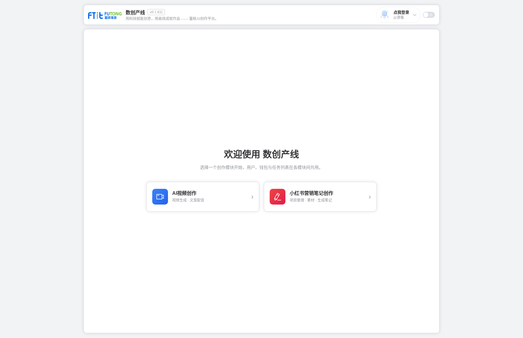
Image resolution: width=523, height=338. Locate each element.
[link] (153, 14)
